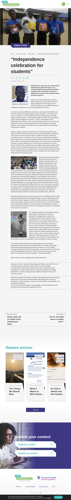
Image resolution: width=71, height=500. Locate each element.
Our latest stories (21, 54)
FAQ (53, 486)
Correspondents (30, 486)
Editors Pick (31, 54)
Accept (58, 497)
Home (12, 54)
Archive (18, 486)
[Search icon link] (63, 4)
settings (49, 498)
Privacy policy (43, 486)
